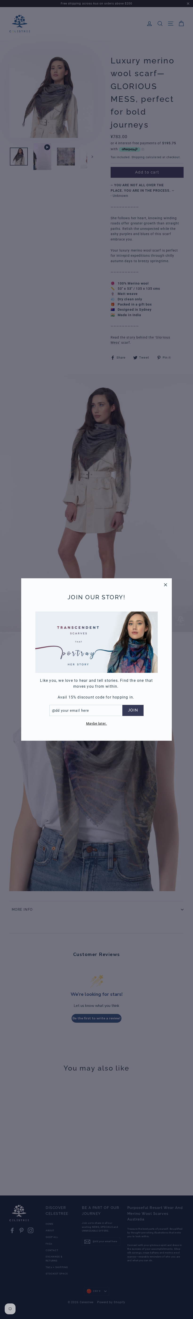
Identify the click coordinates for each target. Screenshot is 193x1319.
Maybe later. (96, 723)
